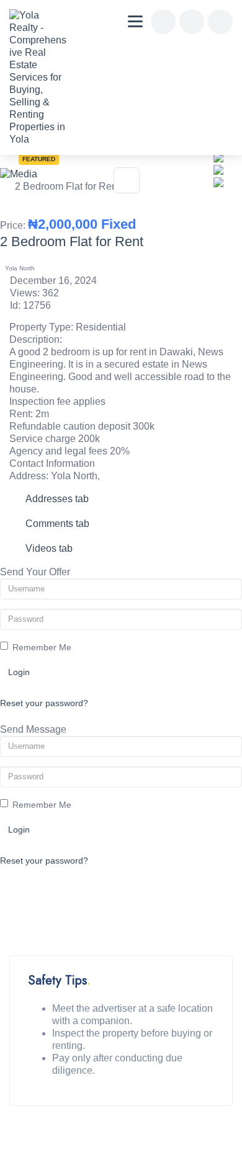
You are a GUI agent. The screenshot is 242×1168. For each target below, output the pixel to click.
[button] (217, 192)
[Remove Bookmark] (127, 180)
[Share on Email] (218, 181)
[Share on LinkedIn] (218, 169)
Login (19, 672)
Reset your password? (44, 703)
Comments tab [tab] (57, 523)
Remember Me (41, 647)
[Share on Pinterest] (218, 156)
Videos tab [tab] (49, 548)
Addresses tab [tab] (57, 498)
